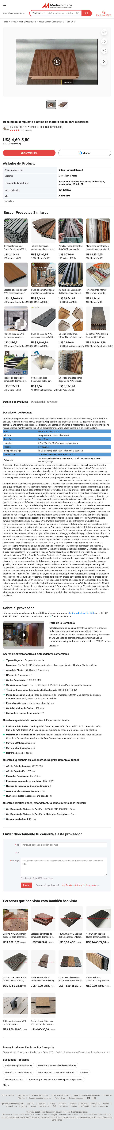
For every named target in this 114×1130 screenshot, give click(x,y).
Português (95, 1103)
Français (62, 1103)
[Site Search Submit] (86, 13)
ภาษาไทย (64, 1106)
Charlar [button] (87, 153)
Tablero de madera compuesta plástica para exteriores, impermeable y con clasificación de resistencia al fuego (42, 248)
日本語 (52, 1103)
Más (5, 1085)
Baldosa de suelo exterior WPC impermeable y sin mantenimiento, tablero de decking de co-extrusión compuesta (16, 291)
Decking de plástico (14, 1079)
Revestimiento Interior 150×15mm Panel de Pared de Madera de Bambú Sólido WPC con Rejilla (96, 291)
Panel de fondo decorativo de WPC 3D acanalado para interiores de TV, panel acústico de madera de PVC (70, 248)
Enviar (26, 885)
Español (73, 1103)
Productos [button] (37, 13)
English (20, 1103)
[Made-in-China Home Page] (57, 5)
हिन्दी (54, 1106)
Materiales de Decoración (50, 21)
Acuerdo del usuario (40, 1095)
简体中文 (30, 1103)
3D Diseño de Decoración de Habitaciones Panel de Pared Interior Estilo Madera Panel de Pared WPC (70, 291)
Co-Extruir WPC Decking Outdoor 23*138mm (97, 335)
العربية (33, 1106)
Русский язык (12, 1106)
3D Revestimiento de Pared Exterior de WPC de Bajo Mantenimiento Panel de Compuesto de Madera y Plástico (16, 248)
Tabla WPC (70, 21)
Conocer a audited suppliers (39, 1098)
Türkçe (74, 1106)
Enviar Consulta (29, 152)
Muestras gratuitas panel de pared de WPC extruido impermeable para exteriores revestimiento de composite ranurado (70, 379)
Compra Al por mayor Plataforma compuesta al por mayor (56, 1079)
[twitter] (95, 1098)
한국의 (24, 1106)
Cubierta (84, 1072)
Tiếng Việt (85, 1106)
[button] (4, 4)
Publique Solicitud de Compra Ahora (80, 885)
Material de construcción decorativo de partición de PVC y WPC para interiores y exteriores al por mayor (98, 248)
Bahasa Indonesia (100, 1106)
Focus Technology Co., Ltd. (51, 1112)
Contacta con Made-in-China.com (86, 1095)
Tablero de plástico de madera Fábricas (56, 1072)
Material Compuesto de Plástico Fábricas (57, 1065)
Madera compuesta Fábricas (18, 1072)
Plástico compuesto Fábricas (18, 1065)
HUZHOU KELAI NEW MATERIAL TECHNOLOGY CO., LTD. (36, 127)
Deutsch (83, 1103)
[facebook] (88, 1098)
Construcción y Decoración (23, 21)
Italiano (106, 1103)
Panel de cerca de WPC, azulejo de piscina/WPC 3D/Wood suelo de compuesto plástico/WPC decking (43, 335)
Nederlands (44, 1106)
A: (18, 852)
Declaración (23, 1095)
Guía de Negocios (76, 1098)
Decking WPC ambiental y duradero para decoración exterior (15, 936)
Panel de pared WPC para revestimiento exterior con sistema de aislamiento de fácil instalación (43, 291)
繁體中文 (42, 1103)
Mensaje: (15, 860)
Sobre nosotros (8, 1095)
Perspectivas (60, 1098)
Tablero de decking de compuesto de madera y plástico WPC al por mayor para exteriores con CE (16, 379)
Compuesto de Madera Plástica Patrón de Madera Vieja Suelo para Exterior (70, 980)
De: (17, 844)
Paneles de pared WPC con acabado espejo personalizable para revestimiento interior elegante (14, 335)
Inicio (5, 21)
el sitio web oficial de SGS (81, 612)
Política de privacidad (60, 1095)
